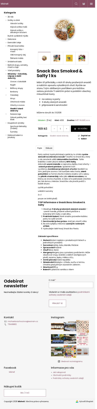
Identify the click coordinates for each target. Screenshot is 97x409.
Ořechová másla (17, 101)
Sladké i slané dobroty (16, 109)
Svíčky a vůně (14, 20)
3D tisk (10, 17)
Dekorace (12, 39)
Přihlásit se (57, 303)
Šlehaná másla (16, 58)
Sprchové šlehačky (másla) (18, 127)
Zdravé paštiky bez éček (18, 118)
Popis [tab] (39, 148)
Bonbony (14, 91)
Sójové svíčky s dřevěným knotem (18, 31)
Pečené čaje (15, 114)
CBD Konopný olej (18, 55)
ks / (24, 393)
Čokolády (14, 95)
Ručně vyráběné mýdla (18, 36)
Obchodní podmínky (62, 375)
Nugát (13, 85)
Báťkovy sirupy (16, 88)
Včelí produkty (14, 70)
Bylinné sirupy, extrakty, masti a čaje (18, 66)
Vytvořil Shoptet (86, 401)
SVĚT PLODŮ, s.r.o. (82, 120)
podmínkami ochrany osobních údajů (69, 293)
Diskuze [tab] (49, 148)
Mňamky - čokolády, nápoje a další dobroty (17, 76)
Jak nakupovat (59, 372)
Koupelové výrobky (16, 123)
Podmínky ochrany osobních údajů (68, 378)
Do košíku (82, 128)
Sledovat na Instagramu (71, 361)
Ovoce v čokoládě (18, 81)
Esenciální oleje (14, 42)
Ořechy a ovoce (17, 105)
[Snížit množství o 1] (54, 129)
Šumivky (14, 132)
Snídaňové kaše (15, 61)
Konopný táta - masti (17, 50)
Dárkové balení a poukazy (15, 136)
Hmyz (12, 98)
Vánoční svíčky (16, 23)
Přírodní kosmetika (16, 46)
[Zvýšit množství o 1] (66, 129)
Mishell (12, 372)
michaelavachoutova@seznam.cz (23, 321)
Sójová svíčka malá (18, 27)
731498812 (12, 324)
